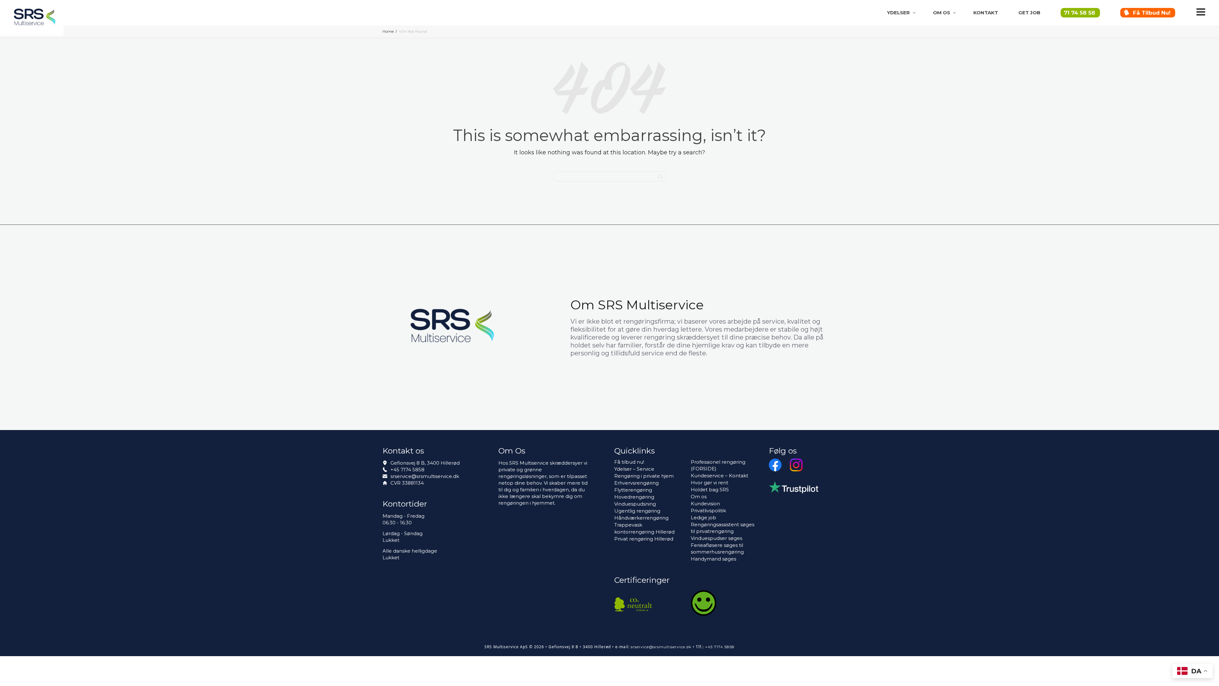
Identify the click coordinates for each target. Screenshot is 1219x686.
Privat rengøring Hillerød (643, 539)
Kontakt (985, 13)
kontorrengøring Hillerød (644, 532)
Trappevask (628, 525)
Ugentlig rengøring (637, 511)
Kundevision (705, 504)
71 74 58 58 (1079, 13)
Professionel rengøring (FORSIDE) (718, 465)
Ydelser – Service (634, 469)
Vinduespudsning (635, 504)
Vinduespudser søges (716, 538)
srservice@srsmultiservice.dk (424, 476)
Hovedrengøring (634, 497)
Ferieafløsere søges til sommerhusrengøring (717, 548)
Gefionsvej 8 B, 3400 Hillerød (425, 463)
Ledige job (703, 517)
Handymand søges (713, 559)
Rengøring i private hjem (644, 476)
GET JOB (1029, 13)
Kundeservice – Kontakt (719, 476)
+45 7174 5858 (407, 470)
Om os (942, 13)
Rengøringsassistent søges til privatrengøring (722, 527)
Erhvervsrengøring (636, 483)
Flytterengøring (633, 490)
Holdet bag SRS (710, 490)
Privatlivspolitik (708, 511)
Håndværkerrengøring (641, 518)
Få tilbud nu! (1151, 13)
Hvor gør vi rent (709, 483)
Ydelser (899, 13)
